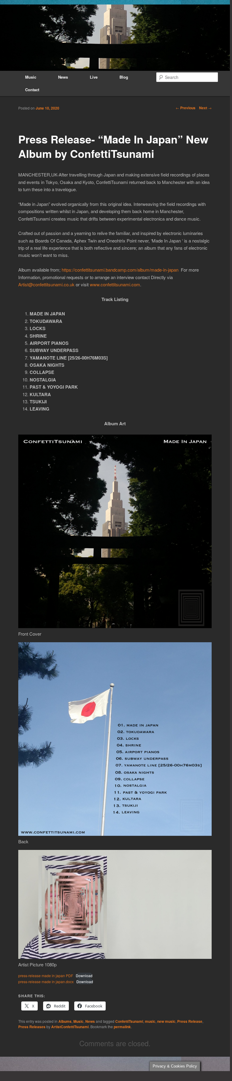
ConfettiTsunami (129, 1021)
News (63, 77)
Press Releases (32, 1026)
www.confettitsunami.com (115, 284)
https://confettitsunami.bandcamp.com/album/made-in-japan (120, 269)
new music (166, 1021)
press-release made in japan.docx (46, 981)
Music (30, 77)
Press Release (189, 1021)
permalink (122, 1026)
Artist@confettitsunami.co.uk (46, 284)
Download (84, 975)
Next (205, 107)
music (150, 1021)
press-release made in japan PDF (45, 975)
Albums (65, 1021)
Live (94, 77)
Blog (123, 77)
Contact (32, 89)
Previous (185, 107)
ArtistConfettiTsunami (70, 1026)
